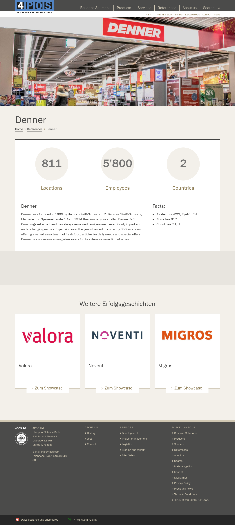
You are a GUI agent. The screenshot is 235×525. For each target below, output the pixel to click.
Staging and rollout (133, 450)
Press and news (183, 488)
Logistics (127, 444)
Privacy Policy (182, 483)
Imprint (178, 472)
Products (124, 8)
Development (130, 433)
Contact (207, 14)
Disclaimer (180, 477)
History (91, 433)
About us (190, 8)
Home (19, 129)
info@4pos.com (50, 452)
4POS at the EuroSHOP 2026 (191, 500)
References (167, 8)
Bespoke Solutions (95, 8)
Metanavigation (183, 466)
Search (208, 8)
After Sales (128, 455)
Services (144, 8)
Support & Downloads (187, 14)
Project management (134, 439)
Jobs (89, 439)
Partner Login (164, 14)
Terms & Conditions (185, 494)
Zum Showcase (49, 388)
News (217, 14)
